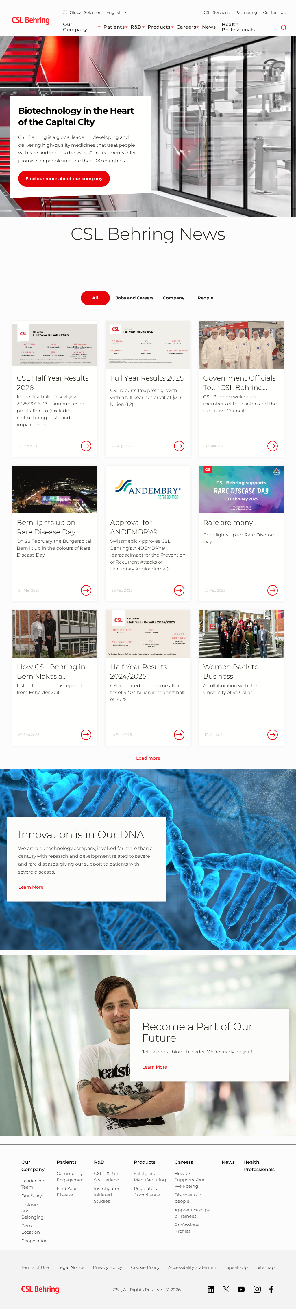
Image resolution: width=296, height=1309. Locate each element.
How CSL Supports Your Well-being (190, 1180)
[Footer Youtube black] (238, 1289)
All (95, 298)
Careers (186, 27)
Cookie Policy (145, 1267)
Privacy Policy (107, 1267)
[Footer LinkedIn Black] (207, 1289)
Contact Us (274, 12)
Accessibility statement (193, 1267)
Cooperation (34, 1240)
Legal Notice (71, 1267)
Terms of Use (35, 1267)
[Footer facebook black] (268, 1289)
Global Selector (85, 12)
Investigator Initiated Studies (106, 1195)
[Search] (283, 27)
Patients (114, 27)
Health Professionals (238, 27)
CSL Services (217, 12)
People (205, 298)
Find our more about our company (64, 178)
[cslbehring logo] (30, 21)
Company (173, 298)
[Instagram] (254, 1289)
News (209, 27)
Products (159, 27)
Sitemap (265, 1267)
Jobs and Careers (134, 298)
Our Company (75, 27)
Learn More (30, 887)
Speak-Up (237, 1267)
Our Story (31, 1195)
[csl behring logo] (38, 1289)
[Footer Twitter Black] (223, 1289)
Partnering (246, 12)
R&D (136, 27)
